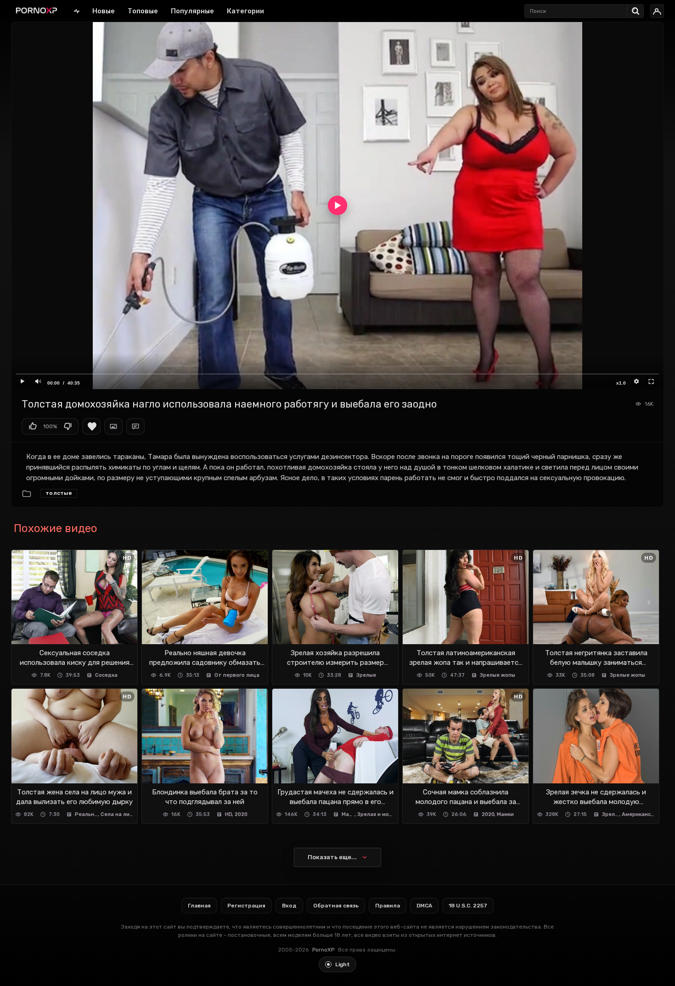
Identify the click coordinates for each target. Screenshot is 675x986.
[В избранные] (91, 426)
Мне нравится (32, 426)
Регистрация (246, 905)
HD (228, 814)
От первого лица (236, 675)
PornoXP (323, 949)
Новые (103, 11)
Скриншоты (113, 426)
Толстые (58, 493)
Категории (245, 11)
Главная (76, 11)
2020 (241, 814)
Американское (638, 814)
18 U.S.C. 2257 (468, 905)
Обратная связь (336, 905)
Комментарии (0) (135, 426)
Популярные (192, 11)
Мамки (348, 814)
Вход (289, 905)
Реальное (86, 814)
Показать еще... (332, 857)
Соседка (106, 675)
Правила (387, 905)
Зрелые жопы (497, 675)
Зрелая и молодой (375, 814)
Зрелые (366, 675)
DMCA (424, 905)
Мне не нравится (67, 426)
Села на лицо (117, 814)
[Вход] (657, 11)
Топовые (143, 11)
